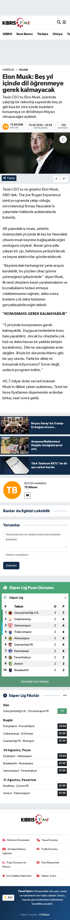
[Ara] (59, 22)
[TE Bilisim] (12, 490)
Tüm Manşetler (50, 862)
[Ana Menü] (64, 22)
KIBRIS (7, 34)
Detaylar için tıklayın (35, 681)
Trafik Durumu (49, 849)
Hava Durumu (50, 840)
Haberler (8, 70)
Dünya (58, 34)
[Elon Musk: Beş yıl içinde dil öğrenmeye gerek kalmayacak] (35, 153)
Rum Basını (24, 34)
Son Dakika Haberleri (19, 875)
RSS (10, 897)
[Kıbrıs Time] (16, 22)
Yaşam (23, 70)
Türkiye (42, 34)
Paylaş (11, 178)
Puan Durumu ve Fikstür (14, 864)
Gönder (11, 565)
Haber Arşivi (48, 875)
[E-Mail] (27, 495)
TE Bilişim (44, 914)
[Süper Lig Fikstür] (65, 695)
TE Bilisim (30, 487)
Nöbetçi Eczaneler (18, 840)
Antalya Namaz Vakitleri (14, 851)
